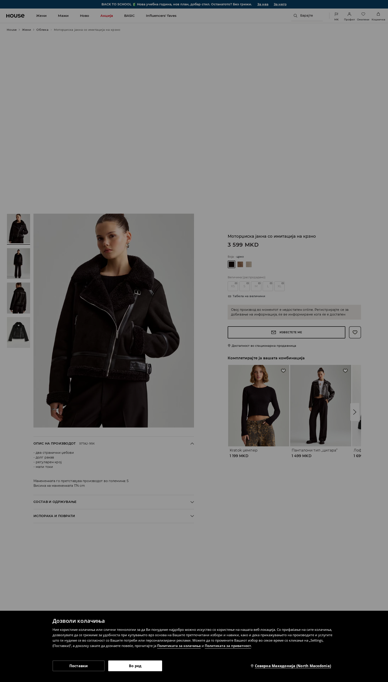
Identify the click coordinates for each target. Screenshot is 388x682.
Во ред (135, 665)
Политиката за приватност (228, 645)
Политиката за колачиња (179, 645)
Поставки (78, 665)
